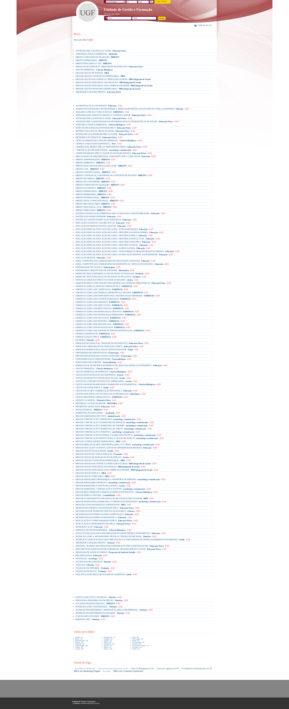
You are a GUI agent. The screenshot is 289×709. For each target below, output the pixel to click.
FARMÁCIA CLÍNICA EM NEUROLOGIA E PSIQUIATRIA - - (108, 315)
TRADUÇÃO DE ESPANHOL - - (95, 568)
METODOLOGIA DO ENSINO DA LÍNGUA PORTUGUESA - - (107, 514)
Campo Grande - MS (81, 645)
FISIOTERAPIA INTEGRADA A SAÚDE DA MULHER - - (106, 356)
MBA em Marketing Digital (87, 671)
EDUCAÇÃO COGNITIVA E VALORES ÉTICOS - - (103, 223)
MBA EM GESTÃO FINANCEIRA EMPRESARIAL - (108, 89)
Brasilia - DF (79, 642)
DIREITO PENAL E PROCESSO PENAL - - (100, 201)
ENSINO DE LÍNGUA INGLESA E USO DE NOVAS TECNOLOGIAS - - (111, 277)
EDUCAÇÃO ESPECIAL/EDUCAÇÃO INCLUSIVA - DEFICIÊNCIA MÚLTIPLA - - (116, 242)
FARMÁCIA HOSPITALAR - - (95, 334)
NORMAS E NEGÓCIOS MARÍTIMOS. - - (103, 530)
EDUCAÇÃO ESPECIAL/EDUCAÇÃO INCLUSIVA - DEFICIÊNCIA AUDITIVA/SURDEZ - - (119, 232)
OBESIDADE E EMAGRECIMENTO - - (98, 543)
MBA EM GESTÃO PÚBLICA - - (93, 473)
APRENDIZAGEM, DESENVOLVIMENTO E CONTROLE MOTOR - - (113, 115)
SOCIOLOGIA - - (89, 558)
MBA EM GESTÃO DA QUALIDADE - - (97, 451)
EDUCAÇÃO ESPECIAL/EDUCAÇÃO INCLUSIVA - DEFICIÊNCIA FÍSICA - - (114, 235)
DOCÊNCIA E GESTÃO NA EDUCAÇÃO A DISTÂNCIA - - (106, 220)
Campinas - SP (79, 644)
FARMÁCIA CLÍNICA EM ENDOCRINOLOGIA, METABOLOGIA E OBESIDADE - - (118, 296)
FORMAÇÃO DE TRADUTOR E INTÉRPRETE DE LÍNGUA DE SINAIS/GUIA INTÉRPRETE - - (121, 365)
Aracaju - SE (79, 637)
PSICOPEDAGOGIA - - (91, 555)
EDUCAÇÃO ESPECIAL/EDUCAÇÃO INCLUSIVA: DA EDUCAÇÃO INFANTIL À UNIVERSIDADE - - (124, 254)
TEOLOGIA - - (87, 565)
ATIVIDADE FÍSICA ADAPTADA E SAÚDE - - (104, 118)
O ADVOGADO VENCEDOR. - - (95, 616)
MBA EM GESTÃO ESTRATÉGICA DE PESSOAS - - (110, 467)
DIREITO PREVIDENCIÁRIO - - (95, 204)
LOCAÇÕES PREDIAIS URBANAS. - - (98, 603)
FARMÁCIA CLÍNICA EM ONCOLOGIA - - (101, 318)
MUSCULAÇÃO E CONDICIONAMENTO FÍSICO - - (107, 520)
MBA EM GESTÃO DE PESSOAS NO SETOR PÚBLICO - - (105, 457)
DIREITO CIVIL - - (90, 169)
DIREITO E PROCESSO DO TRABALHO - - (100, 185)
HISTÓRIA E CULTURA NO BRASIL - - (99, 403)
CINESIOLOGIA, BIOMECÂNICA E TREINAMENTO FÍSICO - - (111, 147)
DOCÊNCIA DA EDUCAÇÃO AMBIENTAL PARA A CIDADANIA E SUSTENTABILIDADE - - (120, 213)
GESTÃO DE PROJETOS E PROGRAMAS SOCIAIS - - (103, 378)
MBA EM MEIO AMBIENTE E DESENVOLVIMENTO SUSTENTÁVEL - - (117, 492)
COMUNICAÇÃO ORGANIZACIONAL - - (106, 150)
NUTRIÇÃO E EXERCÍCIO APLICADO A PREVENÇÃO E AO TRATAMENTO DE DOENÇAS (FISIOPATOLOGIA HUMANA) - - (133, 539)
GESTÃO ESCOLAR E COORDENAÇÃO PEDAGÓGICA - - (106, 391)
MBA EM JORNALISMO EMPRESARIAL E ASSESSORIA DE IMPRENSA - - (120, 479)
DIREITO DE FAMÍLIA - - (93, 178)
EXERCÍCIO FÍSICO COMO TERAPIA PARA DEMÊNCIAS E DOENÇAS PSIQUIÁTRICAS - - (123, 283)
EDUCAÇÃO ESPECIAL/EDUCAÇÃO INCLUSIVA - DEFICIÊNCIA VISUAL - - (114, 245)
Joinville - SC (108, 645)
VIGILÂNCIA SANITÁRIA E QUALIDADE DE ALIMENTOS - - (106, 574)
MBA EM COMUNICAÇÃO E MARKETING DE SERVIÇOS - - (115, 422)
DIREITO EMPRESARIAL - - (94, 191)
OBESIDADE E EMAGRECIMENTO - (98, 92)
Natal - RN (135, 637)
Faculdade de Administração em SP (197, 668)
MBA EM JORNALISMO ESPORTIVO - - (106, 482)
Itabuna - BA (108, 642)
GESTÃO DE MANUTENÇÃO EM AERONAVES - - (102, 375)
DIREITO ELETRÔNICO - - (93, 188)
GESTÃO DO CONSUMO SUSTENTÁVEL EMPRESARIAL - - (106, 381)
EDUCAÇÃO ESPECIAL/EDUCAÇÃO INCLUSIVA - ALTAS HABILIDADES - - (114, 229)
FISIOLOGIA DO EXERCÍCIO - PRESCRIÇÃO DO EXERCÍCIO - (109, 66)
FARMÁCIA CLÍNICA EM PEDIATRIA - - (100, 321)
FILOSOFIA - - (87, 340)
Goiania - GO (108, 640)
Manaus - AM (108, 649)
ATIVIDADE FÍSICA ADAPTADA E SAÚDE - (101, 51)
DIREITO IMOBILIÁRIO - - (93, 194)
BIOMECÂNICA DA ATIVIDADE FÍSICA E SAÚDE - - (107, 134)
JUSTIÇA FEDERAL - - (92, 410)
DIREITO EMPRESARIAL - (91, 60)
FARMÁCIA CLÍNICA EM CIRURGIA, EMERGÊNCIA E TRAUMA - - (112, 292)
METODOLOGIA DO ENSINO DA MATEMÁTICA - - (104, 517)
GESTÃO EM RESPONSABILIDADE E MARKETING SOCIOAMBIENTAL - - (118, 384)
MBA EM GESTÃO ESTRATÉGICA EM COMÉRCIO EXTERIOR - (114, 85)
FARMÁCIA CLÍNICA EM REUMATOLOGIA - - (103, 327)
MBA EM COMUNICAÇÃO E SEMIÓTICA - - (108, 432)
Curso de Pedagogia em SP (142, 668)
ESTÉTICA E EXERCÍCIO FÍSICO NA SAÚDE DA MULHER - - (107, 280)
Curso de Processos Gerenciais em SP (113, 668)
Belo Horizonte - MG (81, 640)
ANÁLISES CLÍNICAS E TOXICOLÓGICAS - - (102, 112)
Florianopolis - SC (109, 637)
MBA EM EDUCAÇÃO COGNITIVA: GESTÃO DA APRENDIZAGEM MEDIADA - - (116, 448)
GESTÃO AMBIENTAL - (94, 70)
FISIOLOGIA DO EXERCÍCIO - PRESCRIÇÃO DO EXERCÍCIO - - (112, 343)
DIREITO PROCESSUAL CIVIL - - (96, 207)
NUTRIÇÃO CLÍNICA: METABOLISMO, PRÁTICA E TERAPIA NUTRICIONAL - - (116, 536)
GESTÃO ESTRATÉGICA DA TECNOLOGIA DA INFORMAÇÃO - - (111, 394)
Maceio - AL (107, 647)
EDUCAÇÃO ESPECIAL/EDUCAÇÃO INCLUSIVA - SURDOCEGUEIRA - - (113, 248)
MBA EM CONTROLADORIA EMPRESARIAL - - (101, 441)
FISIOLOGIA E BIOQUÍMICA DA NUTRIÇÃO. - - (102, 600)
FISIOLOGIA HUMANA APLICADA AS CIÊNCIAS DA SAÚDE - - (107, 349)
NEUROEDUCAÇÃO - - (92, 527)
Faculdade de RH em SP (85, 668)
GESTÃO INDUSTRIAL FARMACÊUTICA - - (102, 397)
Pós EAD (106, 671)
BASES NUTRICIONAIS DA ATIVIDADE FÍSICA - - (106, 128)
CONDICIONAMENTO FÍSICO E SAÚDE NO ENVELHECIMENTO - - (114, 153)
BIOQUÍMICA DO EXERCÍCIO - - (99, 137)
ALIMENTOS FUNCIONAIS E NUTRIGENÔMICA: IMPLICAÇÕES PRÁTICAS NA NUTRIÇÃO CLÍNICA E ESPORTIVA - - (132, 109)
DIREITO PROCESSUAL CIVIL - (94, 63)
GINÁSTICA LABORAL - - (96, 400)
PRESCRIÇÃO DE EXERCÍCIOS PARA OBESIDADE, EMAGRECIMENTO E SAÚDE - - (121, 549)
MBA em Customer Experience (128, 671)
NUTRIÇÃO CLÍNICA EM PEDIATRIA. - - (99, 607)
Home (158, 1)
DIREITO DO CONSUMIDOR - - (95, 182)
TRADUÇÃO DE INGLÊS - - (94, 571)
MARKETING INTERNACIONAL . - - (98, 413)
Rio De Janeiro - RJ (138, 642)
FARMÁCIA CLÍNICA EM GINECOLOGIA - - (102, 305)
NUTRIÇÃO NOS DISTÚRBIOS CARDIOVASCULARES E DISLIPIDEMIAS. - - (114, 610)
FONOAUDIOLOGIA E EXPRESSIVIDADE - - (103, 359)
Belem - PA (78, 639)
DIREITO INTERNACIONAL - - (95, 197)
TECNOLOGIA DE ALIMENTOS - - (96, 562)
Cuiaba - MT (79, 647)
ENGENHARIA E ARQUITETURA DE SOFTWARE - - (105, 270)
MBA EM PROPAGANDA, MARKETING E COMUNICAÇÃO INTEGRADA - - (121, 501)
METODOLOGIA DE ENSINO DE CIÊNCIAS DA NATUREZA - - (108, 511)
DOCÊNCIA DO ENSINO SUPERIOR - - (98, 216)
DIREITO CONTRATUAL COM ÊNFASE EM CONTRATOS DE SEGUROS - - (114, 175)
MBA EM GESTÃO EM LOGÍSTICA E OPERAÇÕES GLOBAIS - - (116, 463)
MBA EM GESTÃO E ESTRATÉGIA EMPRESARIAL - (100, 76)
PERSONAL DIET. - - (90, 619)
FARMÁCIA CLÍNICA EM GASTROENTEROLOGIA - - (106, 299)
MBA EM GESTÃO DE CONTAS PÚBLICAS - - (102, 454)
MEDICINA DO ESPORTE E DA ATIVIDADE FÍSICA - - (107, 508)
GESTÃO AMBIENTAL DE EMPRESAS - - (104, 372)
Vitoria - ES (136, 649)
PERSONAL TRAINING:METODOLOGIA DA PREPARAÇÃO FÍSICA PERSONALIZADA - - (122, 546)
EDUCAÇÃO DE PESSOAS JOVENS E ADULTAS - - (103, 226)
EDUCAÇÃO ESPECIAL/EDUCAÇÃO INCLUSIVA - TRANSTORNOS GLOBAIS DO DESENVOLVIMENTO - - (127, 251)
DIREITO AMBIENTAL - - (93, 163)
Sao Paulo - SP (137, 647)
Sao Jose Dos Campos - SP (140, 645)
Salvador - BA (136, 644)
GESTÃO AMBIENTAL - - (97, 368)
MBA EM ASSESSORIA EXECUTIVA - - (101, 416)
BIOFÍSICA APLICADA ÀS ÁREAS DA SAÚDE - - (105, 131)
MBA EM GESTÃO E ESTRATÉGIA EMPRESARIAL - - (103, 460)
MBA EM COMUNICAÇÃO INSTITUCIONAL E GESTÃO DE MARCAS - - (120, 438)
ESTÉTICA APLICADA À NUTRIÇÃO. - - (98, 597)
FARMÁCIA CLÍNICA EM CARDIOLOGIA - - (102, 289)
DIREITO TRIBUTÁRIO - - (93, 210)
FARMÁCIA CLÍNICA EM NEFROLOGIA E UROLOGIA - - (107, 311)
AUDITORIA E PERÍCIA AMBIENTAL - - (103, 125)
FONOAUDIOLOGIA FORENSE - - (99, 362)
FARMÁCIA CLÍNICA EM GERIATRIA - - (100, 302)
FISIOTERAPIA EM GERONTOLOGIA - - (100, 353)
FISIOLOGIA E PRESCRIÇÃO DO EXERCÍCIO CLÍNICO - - (109, 346)
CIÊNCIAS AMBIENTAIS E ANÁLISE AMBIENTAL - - (109, 140)
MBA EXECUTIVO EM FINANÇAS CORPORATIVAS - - (103, 505)
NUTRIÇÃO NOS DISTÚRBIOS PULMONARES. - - (103, 613)
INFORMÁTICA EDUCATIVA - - (95, 406)
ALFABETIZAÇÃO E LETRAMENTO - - (99, 106)
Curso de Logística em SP (168, 668)
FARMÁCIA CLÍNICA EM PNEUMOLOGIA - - (102, 324)
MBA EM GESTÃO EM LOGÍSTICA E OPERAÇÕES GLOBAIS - (113, 79)
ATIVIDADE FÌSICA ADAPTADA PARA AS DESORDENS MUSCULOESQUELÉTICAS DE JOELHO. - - (127, 121)
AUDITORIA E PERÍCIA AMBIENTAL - (96, 54)
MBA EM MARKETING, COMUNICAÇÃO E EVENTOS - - (113, 489)
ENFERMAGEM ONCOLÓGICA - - (98, 267)
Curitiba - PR (79, 649)
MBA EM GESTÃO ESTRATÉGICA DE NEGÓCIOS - (108, 82)
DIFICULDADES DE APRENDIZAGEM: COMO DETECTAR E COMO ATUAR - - (115, 156)
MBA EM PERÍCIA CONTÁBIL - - (98, 495)
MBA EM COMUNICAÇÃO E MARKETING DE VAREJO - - (114, 429)
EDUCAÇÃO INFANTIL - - (93, 258)
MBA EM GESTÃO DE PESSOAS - (92, 73)
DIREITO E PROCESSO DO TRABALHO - (97, 57)
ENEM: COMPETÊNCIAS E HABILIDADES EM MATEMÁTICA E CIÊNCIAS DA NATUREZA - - (122, 264)
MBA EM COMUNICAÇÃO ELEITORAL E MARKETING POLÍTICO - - (118, 435)
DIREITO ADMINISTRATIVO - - (95, 159)
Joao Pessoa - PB (109, 644)
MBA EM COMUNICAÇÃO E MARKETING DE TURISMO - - (114, 425)
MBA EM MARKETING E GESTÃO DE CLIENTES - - (103, 486)
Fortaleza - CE (108, 639)
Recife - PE (135, 640)
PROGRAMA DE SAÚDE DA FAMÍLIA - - (108, 552)
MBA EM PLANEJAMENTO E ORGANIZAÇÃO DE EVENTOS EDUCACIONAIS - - (115, 498)
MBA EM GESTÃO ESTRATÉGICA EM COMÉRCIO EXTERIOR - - (117, 470)
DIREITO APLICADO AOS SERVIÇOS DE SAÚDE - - (104, 166)
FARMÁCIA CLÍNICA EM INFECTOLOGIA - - (102, 308)
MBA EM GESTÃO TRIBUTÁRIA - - (95, 476)
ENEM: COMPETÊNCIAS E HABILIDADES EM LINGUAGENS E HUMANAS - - (115, 261)
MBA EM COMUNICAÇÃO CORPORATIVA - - (108, 419)
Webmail (164, 1)
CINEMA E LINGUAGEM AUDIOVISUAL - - (98, 144)
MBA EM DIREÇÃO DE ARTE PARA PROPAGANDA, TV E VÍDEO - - (118, 444)
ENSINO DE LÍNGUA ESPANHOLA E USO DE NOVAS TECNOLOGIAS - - (112, 273)
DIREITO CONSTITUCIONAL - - (96, 172)
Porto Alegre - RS (137, 639)
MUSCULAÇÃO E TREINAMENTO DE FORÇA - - (106, 524)
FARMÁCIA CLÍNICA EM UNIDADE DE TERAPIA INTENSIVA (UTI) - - (113, 330)
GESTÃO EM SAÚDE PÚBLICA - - (95, 387)
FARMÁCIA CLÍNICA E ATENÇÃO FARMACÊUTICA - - (106, 286)
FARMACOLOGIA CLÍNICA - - (96, 337)
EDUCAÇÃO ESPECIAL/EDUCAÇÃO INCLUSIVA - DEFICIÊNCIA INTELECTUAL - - (118, 239)
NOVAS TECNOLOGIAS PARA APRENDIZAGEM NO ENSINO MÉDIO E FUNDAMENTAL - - (121, 533)
